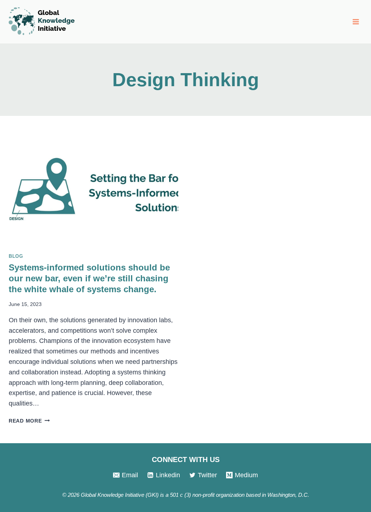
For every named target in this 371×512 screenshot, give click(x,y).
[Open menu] (355, 21)
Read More (29, 421)
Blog (16, 256)
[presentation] (93, 189)
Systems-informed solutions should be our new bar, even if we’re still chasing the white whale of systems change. (89, 278)
